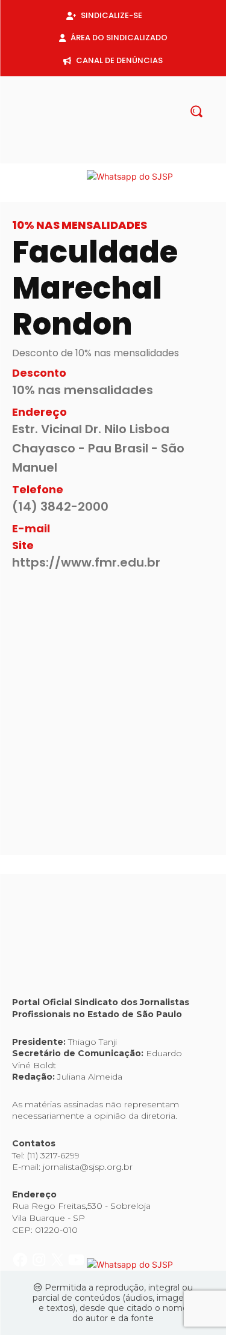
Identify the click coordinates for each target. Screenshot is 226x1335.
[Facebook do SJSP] (21, 176)
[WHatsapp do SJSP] (130, 176)
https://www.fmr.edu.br (86, 562)
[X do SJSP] (58, 176)
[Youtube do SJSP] (77, 176)
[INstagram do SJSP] (40, 176)
